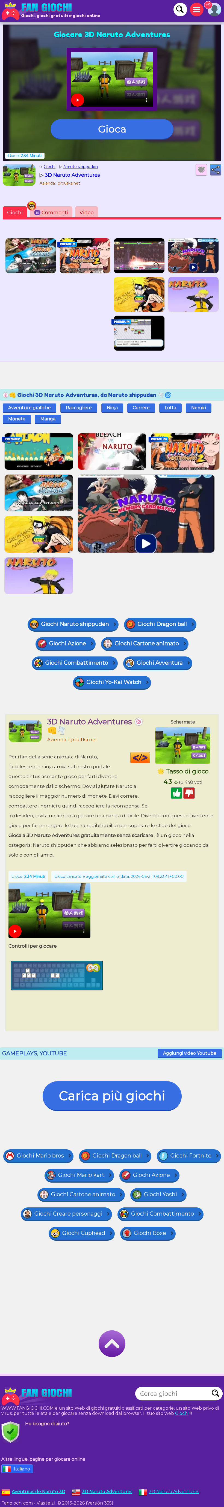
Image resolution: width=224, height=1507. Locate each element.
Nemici (198, 407)
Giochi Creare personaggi (68, 1213)
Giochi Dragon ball (162, 624)
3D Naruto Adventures (174, 1491)
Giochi (15, 213)
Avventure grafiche (29, 407)
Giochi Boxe (150, 1233)
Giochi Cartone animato (147, 643)
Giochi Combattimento (76, 662)
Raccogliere (79, 407)
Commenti (52, 213)
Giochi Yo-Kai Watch (114, 682)
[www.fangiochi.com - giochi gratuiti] (38, 1396)
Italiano (22, 1469)
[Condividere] (215, 170)
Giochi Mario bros (40, 1155)
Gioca (112, 129)
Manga (47, 418)
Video (86, 213)
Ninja (112, 407)
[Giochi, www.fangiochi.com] (38, 10)
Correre (141, 407)
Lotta (170, 407)
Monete (16, 418)
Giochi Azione (67, 643)
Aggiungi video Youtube (189, 1053)
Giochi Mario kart (81, 1175)
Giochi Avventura (160, 662)
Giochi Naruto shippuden (75, 624)
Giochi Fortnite (190, 1155)
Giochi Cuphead (83, 1233)
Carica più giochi (112, 1096)
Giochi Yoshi (160, 1194)
